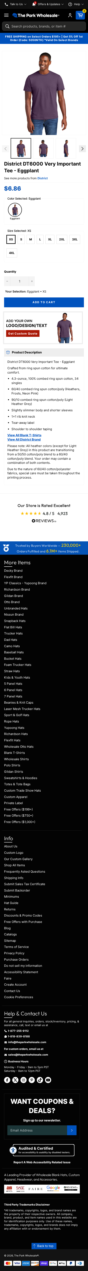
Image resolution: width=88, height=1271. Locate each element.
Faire (7, 978)
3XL (75, 239)
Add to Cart (44, 302)
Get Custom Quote (22, 333)
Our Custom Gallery (18, 859)
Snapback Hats (15, 621)
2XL (62, 239)
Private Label (13, 803)
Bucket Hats (12, 659)
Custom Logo (13, 853)
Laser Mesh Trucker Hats (22, 709)
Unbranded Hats (16, 608)
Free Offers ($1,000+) (19, 822)
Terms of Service (16, 947)
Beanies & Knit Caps (18, 702)
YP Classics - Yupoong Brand (25, 583)
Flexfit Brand (13, 577)
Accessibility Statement (21, 972)
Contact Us (12, 991)
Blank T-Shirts (14, 753)
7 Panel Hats (13, 696)
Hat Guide (11, 903)
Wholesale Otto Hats (19, 747)
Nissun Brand (14, 614)
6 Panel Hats (13, 690)
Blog (7, 928)
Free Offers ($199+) (18, 809)
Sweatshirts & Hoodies (20, 778)
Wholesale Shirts (16, 759)
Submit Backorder (17, 890)
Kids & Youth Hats (17, 677)
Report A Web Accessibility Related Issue (42, 1162)
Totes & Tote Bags (17, 784)
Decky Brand (13, 571)
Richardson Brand (17, 589)
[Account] (70, 15)
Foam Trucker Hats (17, 665)
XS (11, 239)
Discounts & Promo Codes (23, 915)
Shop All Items (14, 865)
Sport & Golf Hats (16, 715)
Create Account (15, 984)
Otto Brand (12, 602)
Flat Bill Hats (13, 627)
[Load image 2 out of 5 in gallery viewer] (43, 148)
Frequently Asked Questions (24, 871)
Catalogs (10, 934)
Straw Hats (12, 671)
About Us (10, 846)
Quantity (10, 271)
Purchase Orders (16, 959)
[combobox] (44, 26)
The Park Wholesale (25, 1255)
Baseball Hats (14, 652)
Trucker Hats (13, 633)
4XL (12, 253)
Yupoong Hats (14, 728)
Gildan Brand (13, 596)
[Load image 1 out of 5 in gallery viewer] (21, 148)
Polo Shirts (12, 765)
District (42, 178)
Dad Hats (10, 640)
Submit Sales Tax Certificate (24, 884)
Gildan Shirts (13, 772)
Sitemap (10, 941)
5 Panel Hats (13, 684)
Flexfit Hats (12, 740)
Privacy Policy (14, 953)
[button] (44, 93)
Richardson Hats (16, 734)
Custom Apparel (15, 797)
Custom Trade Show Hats (22, 790)
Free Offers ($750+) (18, 815)
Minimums (11, 896)
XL (50, 239)
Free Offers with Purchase (23, 922)
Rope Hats (11, 721)
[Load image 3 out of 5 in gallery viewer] (66, 148)
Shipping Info (13, 878)
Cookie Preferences (18, 997)
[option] (21, 149)
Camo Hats (12, 646)
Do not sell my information (23, 966)
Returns (10, 909)
